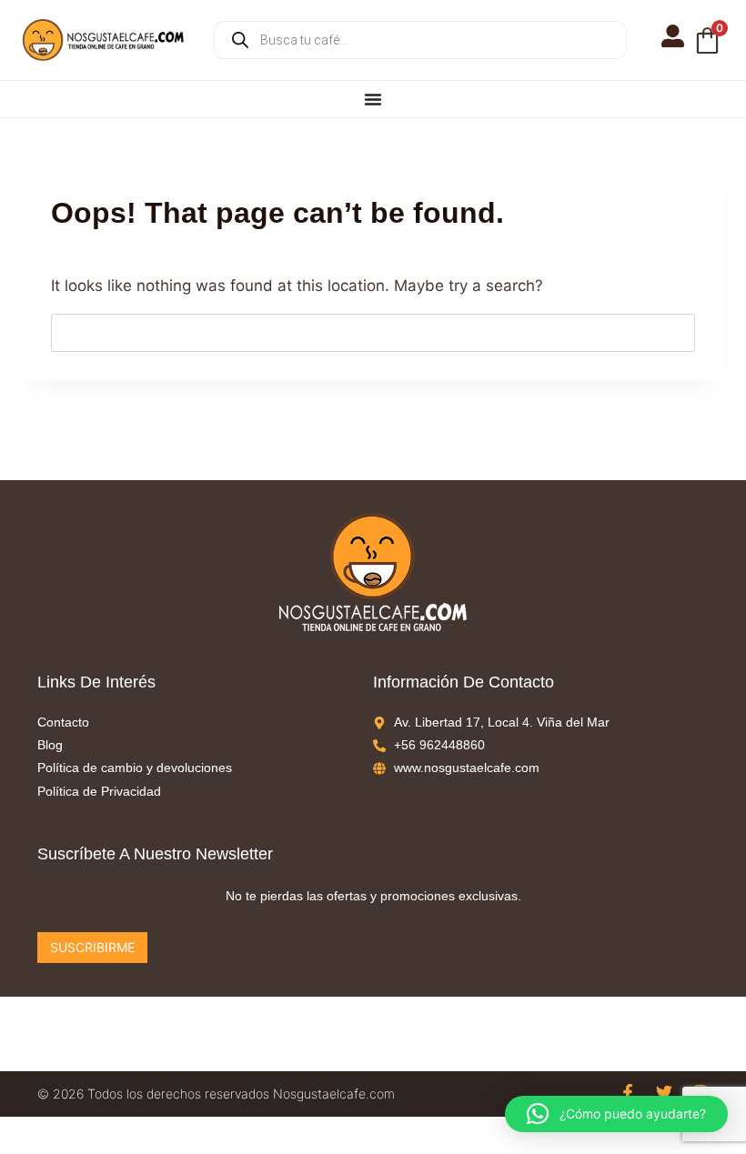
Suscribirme (92, 947)
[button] (616, 1114)
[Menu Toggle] (373, 99)
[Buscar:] (373, 332)
